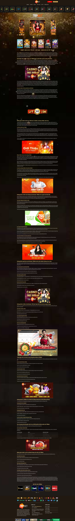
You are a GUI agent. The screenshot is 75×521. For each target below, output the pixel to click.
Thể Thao (38, 4)
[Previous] (18, 489)
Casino (31, 4)
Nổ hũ (35, 4)
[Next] (56, 489)
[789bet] (37, 2)
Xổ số (42, 4)
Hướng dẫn (46, 4)
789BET (27, 4)
